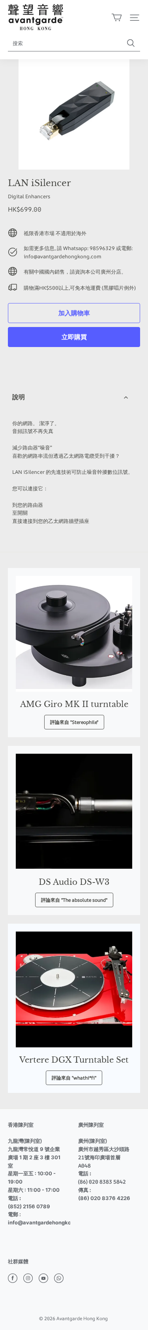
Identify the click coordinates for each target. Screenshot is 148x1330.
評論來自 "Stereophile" (74, 722)
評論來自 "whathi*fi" (74, 1077)
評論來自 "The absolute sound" (74, 900)
